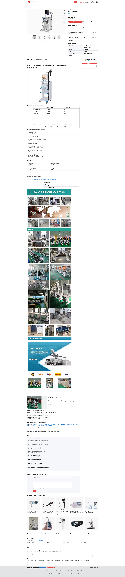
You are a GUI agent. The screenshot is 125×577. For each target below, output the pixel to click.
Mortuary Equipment (30, 425)
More (28, 564)
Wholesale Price (68, 570)
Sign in (97, 2)
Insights (83, 570)
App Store (30, 567)
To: (32, 480)
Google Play (35, 567)
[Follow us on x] (91, 567)
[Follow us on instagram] (92, 567)
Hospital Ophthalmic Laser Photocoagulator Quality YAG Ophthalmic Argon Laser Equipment (76, 532)
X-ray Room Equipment (60, 424)
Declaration (72, 573)
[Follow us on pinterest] (95, 567)
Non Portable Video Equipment (43, 562)
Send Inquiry (75, 21)
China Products (47, 570)
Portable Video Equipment (69, 560)
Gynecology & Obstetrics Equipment (46, 425)
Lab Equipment (42, 424)
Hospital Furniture (37, 425)
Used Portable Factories (49, 560)
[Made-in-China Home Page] (32, 2)
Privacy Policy (77, 573)
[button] (86, 2)
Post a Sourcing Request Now (54, 491)
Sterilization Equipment (74, 424)
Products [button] (43, 1)
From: (32, 477)
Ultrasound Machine (83, 542)
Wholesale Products (62, 570)
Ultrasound (54, 424)
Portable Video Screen (78, 560)
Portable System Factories (59, 560)
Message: (31, 482)
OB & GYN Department (48, 544)
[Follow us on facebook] (90, 567)
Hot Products (42, 570)
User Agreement (68, 573)
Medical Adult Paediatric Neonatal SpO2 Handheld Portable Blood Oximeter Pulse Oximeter (48, 532)
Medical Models (82, 545)
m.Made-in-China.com (65, 571)
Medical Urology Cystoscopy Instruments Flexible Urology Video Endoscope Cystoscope (48, 512)
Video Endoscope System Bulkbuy (55, 562)
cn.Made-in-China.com (72, 571)
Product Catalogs (41, 540)
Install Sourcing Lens (52, 567)
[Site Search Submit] (75, 2)
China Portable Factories (32, 560)
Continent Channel (73, 570)
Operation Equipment (36, 424)
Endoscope (82, 544)
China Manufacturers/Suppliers (55, 570)
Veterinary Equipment (48, 424)
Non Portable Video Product (32, 562)
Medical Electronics (65, 545)
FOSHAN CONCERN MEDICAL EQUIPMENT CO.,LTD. (78, 12)
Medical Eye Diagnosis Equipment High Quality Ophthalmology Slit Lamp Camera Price (91, 532)
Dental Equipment (67, 424)
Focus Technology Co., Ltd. (55, 573)
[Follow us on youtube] (94, 567)
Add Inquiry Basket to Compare (47, 41)
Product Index (79, 570)
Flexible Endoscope (86, 560)
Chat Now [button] (91, 21)
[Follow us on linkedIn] (97, 567)
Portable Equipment (41, 560)
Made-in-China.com (58, 571)
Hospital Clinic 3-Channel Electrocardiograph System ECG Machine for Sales (76, 512)
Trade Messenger (43, 567)
